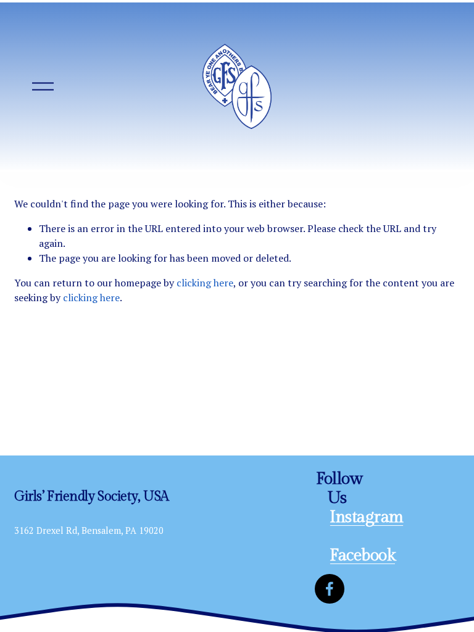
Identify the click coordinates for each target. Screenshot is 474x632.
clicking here (205, 282)
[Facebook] (329, 589)
